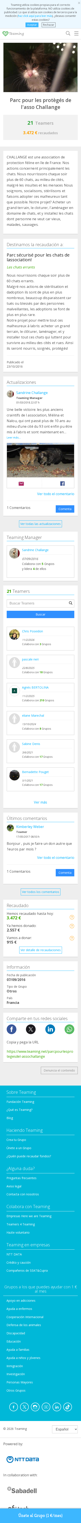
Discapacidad (15, 1333)
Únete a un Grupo (18, 1148)
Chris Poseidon (32, 631)
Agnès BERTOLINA (35, 687)
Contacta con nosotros (22, 1194)
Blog (9, 1118)
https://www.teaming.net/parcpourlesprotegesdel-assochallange (40, 1054)
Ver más (40, 802)
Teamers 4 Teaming (20, 1224)
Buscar (40, 614)
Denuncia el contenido (59, 1070)
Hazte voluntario (18, 1232)
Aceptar (32, 25)
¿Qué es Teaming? (19, 1110)
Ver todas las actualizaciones (40, 524)
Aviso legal (13, 1186)
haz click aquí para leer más (35, 16)
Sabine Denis (31, 744)
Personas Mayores (19, 1382)
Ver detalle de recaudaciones (41, 950)
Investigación (15, 1374)
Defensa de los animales (23, 1325)
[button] (71, 917)
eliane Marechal (33, 715)
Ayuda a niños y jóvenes (23, 1358)
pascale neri (30, 659)
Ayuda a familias (17, 1350)
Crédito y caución (18, 1262)
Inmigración (14, 1366)
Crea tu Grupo (16, 1140)
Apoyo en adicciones (20, 1300)
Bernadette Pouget (35, 772)
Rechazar (48, 25)
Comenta (65, 509)
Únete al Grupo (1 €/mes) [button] (40, 1515)
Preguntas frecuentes (21, 1178)
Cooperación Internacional (24, 1317)
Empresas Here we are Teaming (28, 1216)
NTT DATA (14, 1254)
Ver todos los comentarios (40, 892)
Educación (13, 1341)
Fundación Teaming (20, 1102)
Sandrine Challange (32, 392)
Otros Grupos (15, 1390)
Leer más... (14, 437)
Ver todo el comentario (55, 493)
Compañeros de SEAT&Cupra (27, 1270)
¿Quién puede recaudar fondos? (28, 1156)
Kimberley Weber (30, 826)
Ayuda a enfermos (19, 1309)
